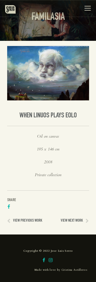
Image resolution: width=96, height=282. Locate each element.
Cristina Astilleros (74, 270)
